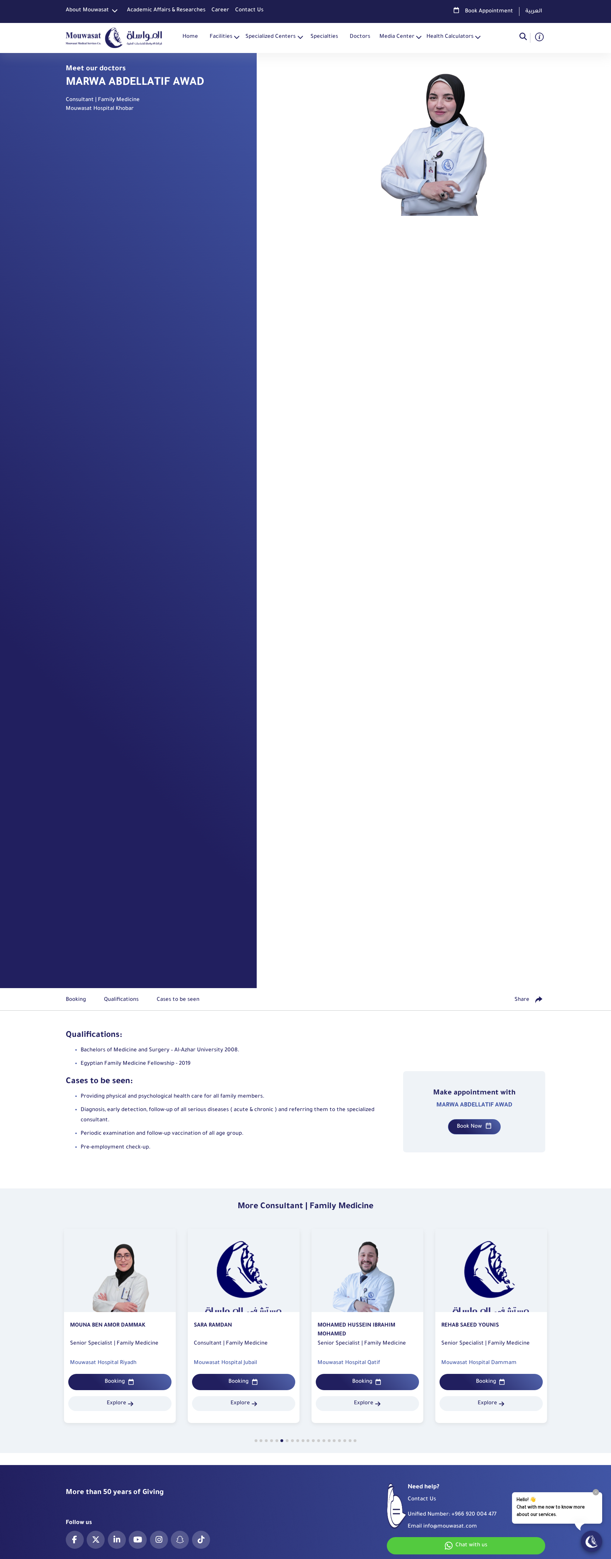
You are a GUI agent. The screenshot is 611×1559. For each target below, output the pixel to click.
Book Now (469, 1127)
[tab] (256, 1440)
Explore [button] (116, 1403)
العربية (533, 11)
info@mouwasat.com (450, 1527)
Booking (115, 1382)
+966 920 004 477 (474, 1515)
